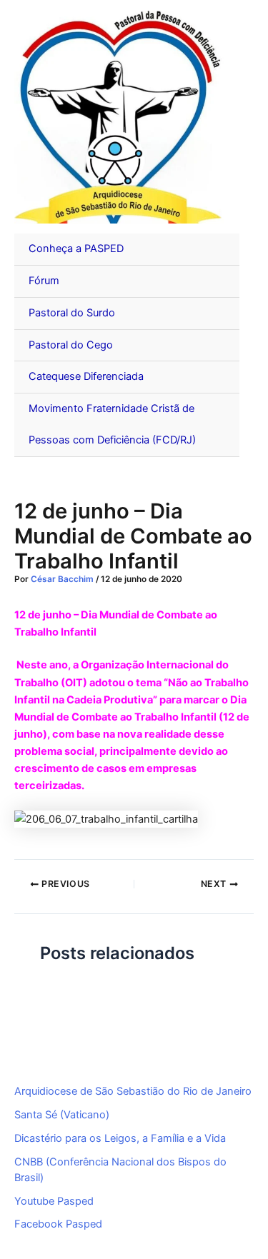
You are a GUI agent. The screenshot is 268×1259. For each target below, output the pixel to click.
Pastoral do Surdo (72, 312)
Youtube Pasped (54, 1201)
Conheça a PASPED (76, 248)
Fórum (44, 280)
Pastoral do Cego (71, 344)
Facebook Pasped (58, 1224)
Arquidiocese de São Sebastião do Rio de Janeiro (133, 1091)
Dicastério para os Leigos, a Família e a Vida (120, 1138)
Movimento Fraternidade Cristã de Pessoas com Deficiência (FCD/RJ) (112, 424)
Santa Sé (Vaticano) (61, 1114)
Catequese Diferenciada (86, 376)
